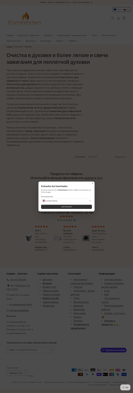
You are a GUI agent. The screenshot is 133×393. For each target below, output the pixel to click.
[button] (66, 201)
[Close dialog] (92, 183)
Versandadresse (47, 196)
